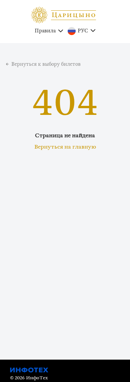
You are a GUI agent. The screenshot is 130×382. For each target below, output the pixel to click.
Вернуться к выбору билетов (46, 64)
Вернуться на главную (65, 147)
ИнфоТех (37, 378)
